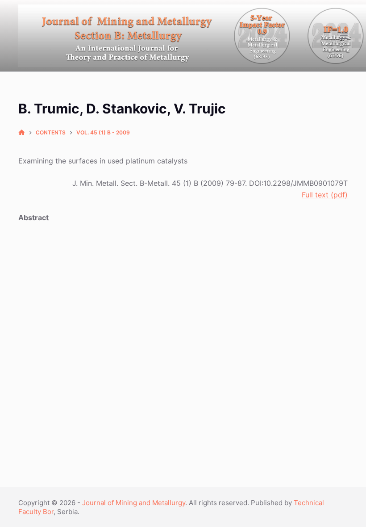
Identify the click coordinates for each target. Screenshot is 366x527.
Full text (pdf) (325, 194)
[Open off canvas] (344, 36)
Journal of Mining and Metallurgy (133, 502)
